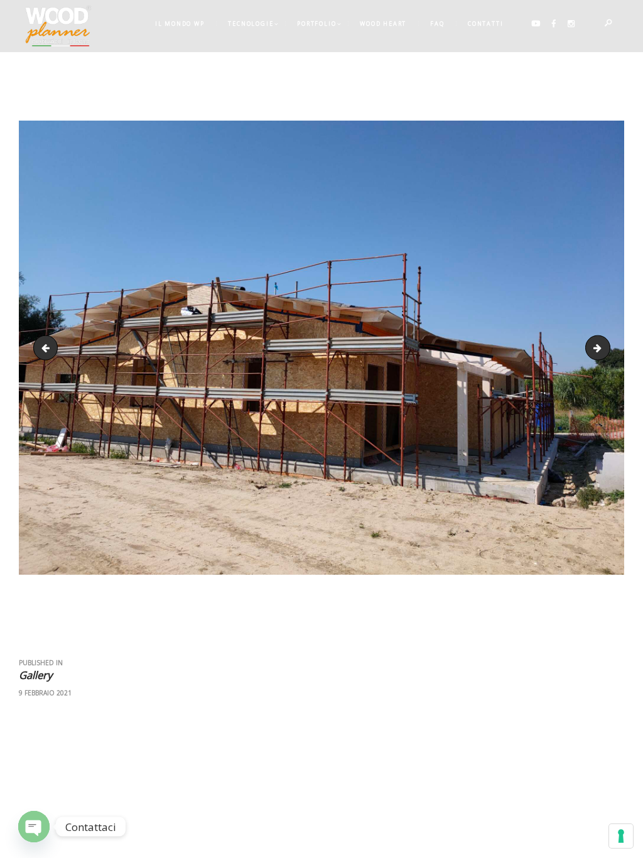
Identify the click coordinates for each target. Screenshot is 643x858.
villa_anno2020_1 (48, 347)
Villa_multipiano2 (605, 347)
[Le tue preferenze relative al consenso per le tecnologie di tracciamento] (621, 836)
